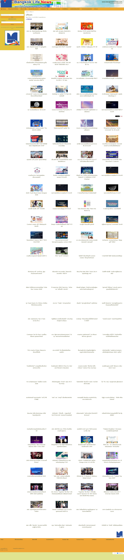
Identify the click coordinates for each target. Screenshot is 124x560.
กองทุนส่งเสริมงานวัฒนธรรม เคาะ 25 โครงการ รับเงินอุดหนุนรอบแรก (112, 461)
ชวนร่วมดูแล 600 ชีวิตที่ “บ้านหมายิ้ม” (62, 47)
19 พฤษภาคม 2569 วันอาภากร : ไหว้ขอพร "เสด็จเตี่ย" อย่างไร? (61, 288)
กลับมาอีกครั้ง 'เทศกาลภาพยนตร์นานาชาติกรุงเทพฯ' (86, 526)
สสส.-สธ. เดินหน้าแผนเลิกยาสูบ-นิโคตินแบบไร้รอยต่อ (37, 32)
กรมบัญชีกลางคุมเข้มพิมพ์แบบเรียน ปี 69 (36, 430)
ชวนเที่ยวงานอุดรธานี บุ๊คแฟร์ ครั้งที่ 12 (37, 256)
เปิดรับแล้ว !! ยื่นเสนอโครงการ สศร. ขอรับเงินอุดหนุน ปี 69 (62, 461)
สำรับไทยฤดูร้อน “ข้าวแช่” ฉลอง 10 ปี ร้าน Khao (61, 383)
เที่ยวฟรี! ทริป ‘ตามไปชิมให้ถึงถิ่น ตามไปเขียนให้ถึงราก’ (62, 160)
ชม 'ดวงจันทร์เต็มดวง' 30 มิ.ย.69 (36, 110)
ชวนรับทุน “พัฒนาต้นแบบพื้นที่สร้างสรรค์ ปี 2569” (86, 320)
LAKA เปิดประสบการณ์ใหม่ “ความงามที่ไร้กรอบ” (36, 461)
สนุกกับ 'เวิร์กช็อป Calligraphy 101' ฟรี (87, 47)
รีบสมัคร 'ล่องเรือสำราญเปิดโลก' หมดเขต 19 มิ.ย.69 (61, 176)
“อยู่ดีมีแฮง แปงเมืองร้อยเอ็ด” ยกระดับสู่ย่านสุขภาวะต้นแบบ (61, 320)
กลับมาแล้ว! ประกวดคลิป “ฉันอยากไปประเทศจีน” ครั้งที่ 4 (61, 272)
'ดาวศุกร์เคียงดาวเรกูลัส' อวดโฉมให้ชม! (112, 78)
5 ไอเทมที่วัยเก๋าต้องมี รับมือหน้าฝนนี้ (87, 193)
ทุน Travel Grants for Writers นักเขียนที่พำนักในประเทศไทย (36, 304)
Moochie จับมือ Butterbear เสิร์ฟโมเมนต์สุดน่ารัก (36, 414)
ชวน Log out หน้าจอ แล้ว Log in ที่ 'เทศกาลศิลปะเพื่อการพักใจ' (87, 160)
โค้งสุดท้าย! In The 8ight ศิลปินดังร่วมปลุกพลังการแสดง (61, 445)
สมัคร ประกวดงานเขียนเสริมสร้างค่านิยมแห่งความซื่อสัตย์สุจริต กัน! (87, 95)
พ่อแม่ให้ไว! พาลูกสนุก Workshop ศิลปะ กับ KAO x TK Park (61, 79)
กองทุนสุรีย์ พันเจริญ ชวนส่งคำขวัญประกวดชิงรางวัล (86, 398)
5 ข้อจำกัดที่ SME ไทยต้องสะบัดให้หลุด (112, 256)
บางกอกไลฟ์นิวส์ (35, 17)
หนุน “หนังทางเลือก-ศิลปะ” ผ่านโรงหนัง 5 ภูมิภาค (62, 526)
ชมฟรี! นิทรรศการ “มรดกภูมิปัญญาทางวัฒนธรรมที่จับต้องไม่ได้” (112, 304)
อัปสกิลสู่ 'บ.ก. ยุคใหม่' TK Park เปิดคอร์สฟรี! (61, 95)
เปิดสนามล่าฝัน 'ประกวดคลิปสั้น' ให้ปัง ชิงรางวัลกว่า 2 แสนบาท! (112, 160)
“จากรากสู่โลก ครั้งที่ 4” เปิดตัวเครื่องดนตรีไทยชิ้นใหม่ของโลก (112, 335)
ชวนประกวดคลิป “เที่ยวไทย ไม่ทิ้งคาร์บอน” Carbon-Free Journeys (87, 367)
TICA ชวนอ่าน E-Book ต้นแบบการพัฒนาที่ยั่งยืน (36, 351)
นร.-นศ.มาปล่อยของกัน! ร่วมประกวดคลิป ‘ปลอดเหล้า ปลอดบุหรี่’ (86, 241)
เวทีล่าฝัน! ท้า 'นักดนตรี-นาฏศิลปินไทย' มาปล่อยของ (86, 111)
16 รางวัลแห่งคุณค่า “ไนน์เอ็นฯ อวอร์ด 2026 (37, 383)
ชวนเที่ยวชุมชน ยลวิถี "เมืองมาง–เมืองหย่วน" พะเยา (112, 367)
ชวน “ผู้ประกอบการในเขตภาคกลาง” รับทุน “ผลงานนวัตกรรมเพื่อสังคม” (62, 335)
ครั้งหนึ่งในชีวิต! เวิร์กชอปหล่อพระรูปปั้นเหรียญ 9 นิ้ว (36, 63)
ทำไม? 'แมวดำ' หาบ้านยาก (61, 256)
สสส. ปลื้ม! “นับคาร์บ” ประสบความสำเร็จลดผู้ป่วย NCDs (36, 526)
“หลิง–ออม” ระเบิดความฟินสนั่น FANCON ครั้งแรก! (62, 477)
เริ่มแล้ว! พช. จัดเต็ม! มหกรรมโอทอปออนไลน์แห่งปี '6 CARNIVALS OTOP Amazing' (86, 177)
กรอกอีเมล (3, 20)
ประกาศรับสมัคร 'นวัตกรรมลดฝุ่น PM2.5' (86, 78)
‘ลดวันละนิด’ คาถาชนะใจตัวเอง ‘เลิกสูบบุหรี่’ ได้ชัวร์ (112, 241)
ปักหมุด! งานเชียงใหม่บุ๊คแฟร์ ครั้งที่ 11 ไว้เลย (61, 225)
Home (27, 12)
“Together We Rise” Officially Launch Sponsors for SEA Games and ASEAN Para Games (87, 494)
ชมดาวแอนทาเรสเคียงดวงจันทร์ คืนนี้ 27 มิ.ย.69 (112, 111)
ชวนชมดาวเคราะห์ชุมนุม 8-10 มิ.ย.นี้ (62, 209)
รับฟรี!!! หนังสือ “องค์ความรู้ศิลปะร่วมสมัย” (112, 272)
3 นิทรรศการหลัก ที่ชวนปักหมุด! (112, 63)
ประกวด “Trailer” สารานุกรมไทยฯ (62, 303)
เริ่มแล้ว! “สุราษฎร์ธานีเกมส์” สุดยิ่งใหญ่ (87, 303)
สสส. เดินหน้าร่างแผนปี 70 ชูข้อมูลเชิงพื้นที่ (36, 48)
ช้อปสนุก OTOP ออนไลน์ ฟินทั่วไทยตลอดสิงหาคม (87, 32)
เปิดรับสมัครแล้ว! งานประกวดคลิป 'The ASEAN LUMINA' (36, 129)
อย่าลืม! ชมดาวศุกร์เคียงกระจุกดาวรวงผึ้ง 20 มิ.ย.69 (87, 145)
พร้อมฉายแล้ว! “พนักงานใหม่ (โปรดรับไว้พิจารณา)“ (86, 414)
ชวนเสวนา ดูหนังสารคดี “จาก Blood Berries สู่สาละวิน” (86, 335)
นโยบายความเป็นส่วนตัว (20, 27)
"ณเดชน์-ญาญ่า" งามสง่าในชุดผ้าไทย (112, 319)
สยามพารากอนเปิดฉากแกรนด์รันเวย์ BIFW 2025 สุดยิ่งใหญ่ (36, 493)
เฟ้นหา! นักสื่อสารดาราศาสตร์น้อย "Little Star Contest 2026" (36, 288)
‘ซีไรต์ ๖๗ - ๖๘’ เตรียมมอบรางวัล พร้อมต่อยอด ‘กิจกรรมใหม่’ (112, 445)
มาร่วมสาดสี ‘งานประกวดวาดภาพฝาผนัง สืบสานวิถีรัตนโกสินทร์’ (36, 95)
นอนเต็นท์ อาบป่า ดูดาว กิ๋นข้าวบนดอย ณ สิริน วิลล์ (87, 430)
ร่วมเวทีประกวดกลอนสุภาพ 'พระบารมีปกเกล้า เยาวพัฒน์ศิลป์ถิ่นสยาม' (112, 145)
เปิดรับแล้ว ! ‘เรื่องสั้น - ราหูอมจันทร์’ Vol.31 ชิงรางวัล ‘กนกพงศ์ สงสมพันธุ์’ (62, 414)
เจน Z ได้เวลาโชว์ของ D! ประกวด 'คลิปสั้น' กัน (87, 63)
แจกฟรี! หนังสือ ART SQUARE (36, 209)
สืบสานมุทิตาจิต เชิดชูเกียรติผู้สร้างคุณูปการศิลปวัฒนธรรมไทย (87, 351)
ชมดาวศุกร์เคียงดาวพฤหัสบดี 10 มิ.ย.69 (112, 175)
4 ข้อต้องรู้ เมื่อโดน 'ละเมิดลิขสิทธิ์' (112, 209)
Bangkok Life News (4, 550)
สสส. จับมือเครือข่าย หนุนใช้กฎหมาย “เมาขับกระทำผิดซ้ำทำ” (86, 510)
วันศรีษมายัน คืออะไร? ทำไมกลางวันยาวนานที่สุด (62, 145)
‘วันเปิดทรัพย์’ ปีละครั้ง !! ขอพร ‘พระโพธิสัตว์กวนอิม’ (87, 383)
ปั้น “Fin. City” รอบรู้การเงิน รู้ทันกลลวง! (112, 382)
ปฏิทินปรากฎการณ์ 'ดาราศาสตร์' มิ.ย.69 (112, 224)
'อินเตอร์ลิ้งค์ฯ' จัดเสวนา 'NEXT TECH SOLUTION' (36, 241)
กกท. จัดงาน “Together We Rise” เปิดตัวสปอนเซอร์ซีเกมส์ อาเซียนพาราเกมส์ (61, 493)
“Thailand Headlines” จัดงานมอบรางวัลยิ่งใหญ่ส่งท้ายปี (112, 430)
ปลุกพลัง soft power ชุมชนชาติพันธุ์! (36, 160)
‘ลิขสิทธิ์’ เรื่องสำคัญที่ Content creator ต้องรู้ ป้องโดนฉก (87, 257)
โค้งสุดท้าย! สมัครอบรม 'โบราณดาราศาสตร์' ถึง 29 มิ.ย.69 (112, 129)
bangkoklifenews (42, 17)
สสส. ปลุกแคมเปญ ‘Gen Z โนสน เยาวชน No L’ (36, 320)
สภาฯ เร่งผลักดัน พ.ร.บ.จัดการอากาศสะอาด (112, 510)
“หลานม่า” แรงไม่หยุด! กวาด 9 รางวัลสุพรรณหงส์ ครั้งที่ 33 (61, 510)
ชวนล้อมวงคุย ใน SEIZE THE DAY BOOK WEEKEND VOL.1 (62, 63)
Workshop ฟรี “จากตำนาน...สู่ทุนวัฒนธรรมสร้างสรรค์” (36, 272)
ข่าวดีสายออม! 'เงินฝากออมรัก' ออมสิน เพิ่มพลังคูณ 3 (112, 95)
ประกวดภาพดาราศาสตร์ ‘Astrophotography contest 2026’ (62, 241)
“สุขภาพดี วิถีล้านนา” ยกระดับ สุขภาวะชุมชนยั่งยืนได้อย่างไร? (112, 288)
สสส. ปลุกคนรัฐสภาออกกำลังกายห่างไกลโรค (36, 510)
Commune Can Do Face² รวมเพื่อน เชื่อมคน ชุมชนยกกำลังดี (36, 335)
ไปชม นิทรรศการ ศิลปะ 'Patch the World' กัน (87, 210)
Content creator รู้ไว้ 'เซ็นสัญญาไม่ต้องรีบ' (36, 225)
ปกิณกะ (29, 17)
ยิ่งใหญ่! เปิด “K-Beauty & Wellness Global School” (87, 477)
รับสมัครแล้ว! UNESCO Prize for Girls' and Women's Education (61, 367)
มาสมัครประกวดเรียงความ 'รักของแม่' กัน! (112, 48)
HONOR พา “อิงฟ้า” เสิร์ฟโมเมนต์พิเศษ (112, 525)
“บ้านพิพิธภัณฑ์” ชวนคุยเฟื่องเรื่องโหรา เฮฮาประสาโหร (36, 367)
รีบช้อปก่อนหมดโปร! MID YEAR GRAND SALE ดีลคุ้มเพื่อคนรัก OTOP (36, 145)
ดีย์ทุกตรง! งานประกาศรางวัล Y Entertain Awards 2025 (112, 493)
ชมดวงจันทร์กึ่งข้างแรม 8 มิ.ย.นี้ (112, 193)
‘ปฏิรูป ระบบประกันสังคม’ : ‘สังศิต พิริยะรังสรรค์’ (112, 398)
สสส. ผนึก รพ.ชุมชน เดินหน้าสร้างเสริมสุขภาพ (61, 32)
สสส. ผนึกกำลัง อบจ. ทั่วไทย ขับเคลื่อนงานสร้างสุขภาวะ (62, 430)
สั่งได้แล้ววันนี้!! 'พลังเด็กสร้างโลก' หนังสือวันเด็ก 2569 (87, 445)
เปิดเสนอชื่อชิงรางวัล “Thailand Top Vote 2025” (112, 477)
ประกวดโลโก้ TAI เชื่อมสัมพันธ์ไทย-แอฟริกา (62, 351)
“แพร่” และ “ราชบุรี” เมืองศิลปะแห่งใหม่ (62, 397)
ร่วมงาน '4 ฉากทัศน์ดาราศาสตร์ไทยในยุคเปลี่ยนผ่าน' (86, 129)
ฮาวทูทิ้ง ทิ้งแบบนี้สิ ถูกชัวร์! (87, 224)
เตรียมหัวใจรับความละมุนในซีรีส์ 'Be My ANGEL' (112, 414)
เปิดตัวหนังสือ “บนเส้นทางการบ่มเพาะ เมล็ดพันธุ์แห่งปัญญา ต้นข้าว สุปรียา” (112, 351)
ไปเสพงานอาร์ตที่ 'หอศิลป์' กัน (61, 128)
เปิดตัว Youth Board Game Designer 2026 (36, 194)
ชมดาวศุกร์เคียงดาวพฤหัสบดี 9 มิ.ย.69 (61, 193)
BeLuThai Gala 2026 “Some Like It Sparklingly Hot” (87, 272)
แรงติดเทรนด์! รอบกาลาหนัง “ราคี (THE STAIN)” (36, 398)
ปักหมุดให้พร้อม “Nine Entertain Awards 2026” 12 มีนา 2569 (36, 445)
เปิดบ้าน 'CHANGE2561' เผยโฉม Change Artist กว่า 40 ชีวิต (86, 461)
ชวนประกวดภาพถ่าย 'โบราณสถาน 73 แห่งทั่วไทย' (62, 111)
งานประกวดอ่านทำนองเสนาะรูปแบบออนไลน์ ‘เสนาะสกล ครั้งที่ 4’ (37, 79)
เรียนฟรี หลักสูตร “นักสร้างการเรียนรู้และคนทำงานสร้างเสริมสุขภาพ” (86, 288)
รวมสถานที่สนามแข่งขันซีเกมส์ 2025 (36, 476)
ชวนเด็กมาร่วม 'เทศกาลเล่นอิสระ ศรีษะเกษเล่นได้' (36, 176)
